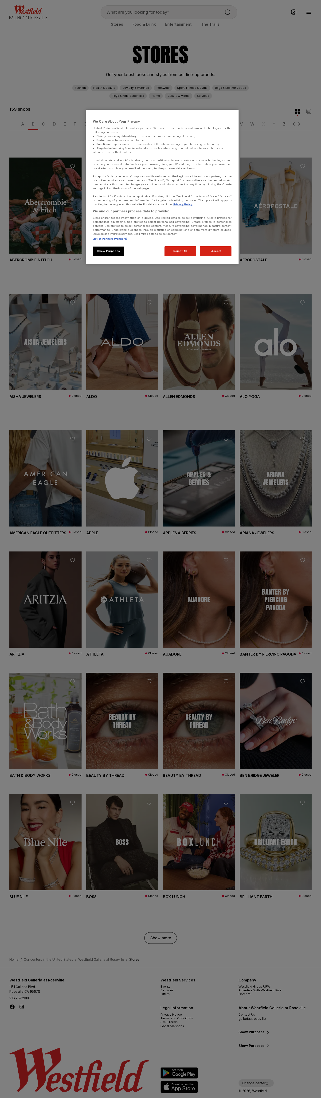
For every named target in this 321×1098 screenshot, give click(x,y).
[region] (162, 187)
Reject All (180, 251)
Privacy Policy (182, 204)
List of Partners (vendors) (110, 238)
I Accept (216, 251)
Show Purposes (108, 251)
